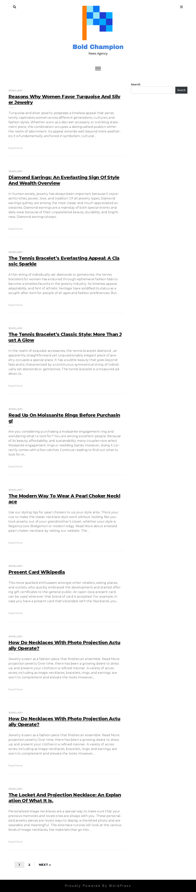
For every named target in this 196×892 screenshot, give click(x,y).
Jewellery (15, 90)
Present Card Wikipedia (36, 572)
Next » (45, 865)
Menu (181, 6)
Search (14, 6)
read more (15, 147)
